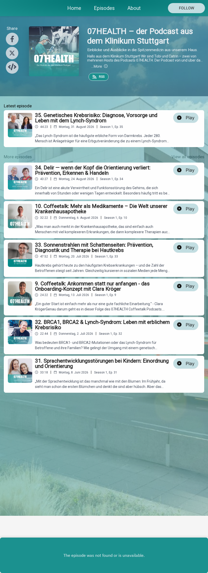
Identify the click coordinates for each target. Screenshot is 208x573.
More (96, 66)
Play (190, 117)
